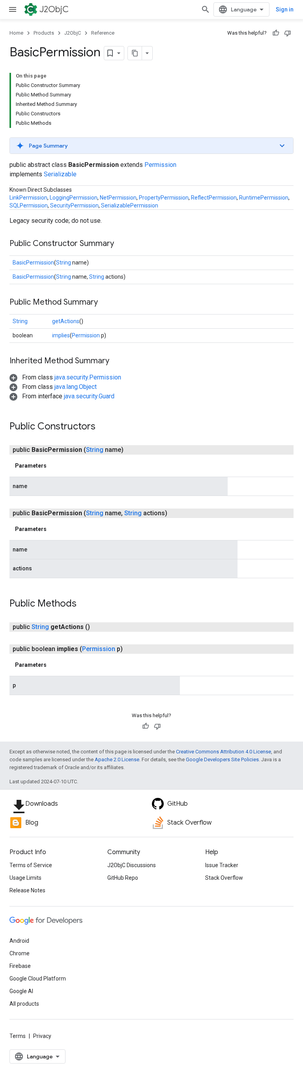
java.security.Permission (87, 377)
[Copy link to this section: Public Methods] (84, 604)
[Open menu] (13, 9)
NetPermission (118, 197)
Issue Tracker (221, 865)
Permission (160, 164)
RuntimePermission (263, 197)
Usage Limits (25, 878)
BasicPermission (33, 262)
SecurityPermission (74, 205)
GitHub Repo (122, 878)
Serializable (60, 174)
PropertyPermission (164, 197)
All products (24, 1004)
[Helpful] (276, 33)
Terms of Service (30, 865)
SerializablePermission (129, 205)
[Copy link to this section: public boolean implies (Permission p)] (132, 649)
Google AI (21, 991)
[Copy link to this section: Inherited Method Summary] (117, 361)
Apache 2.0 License (117, 759)
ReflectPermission (214, 197)
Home (16, 33)
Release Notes (27, 890)
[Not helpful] (288, 33)
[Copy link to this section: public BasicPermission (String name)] (133, 450)
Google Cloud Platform (37, 978)
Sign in (285, 9)
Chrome (19, 953)
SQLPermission (28, 205)
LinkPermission (28, 197)
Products (44, 33)
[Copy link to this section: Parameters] (54, 465)
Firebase (20, 966)
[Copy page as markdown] (135, 53)
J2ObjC (54, 9)
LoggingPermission (73, 197)
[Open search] (205, 9)
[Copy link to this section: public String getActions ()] (99, 627)
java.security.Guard (89, 396)
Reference (102, 33)
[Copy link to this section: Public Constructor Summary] (122, 244)
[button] (151, 146)
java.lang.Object (75, 386)
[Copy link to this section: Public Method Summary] (106, 302)
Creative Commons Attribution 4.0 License (223, 752)
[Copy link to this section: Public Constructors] (103, 427)
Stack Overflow (224, 878)
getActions (65, 321)
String (63, 262)
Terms (17, 1036)
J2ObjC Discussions (131, 865)
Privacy (42, 1036)
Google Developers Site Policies (222, 759)
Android (19, 941)
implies (61, 335)
